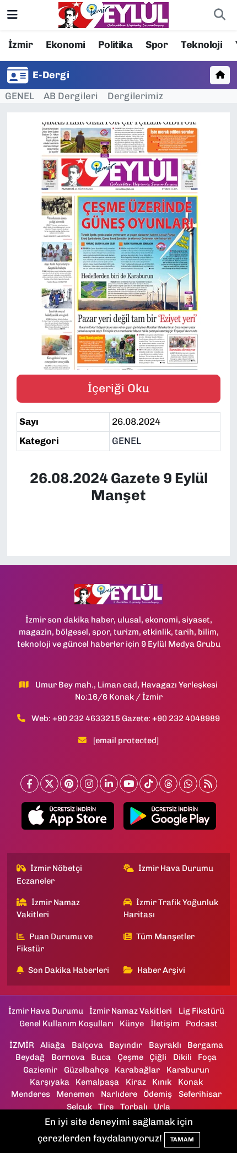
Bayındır (125, 1045)
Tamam (182, 1139)
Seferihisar (200, 1094)
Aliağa (52, 1045)
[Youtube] (129, 784)
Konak (190, 1082)
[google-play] (169, 818)
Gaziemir (40, 1070)
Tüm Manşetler (165, 936)
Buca (101, 1057)
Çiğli (157, 1057)
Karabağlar (137, 1070)
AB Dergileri (71, 95)
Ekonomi (65, 45)
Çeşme (130, 1057)
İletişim (165, 1024)
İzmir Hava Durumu (175, 868)
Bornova (68, 1057)
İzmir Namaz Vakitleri (48, 908)
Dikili (182, 1057)
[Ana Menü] (12, 14)
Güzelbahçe (86, 1070)
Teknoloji (202, 45)
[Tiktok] (148, 784)
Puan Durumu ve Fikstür (55, 943)
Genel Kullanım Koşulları (66, 1024)
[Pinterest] (69, 784)
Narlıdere (119, 1094)
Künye (132, 1024)
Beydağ (30, 1057)
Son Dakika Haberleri (68, 970)
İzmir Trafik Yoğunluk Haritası (171, 908)
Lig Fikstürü (201, 1011)
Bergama (205, 1045)
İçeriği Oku (118, 388)
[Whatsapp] (188, 784)
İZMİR (21, 1045)
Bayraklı (165, 1045)
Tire (106, 1107)
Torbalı (134, 1107)
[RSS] (208, 784)
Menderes (30, 1094)
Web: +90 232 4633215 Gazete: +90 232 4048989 (125, 718)
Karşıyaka (49, 1082)
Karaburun (187, 1070)
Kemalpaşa (97, 1082)
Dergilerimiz (135, 95)
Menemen (75, 1094)
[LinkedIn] (109, 784)
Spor (157, 45)
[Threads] (168, 784)
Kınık (161, 1082)
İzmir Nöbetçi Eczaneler (50, 874)
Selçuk (79, 1107)
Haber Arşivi (161, 970)
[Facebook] (29, 784)
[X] (49, 784)
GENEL (19, 95)
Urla (162, 1107)
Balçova (87, 1045)
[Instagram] (89, 784)
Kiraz (136, 1082)
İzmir (20, 45)
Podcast (202, 1024)
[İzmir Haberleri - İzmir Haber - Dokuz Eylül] (113, 14)
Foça (207, 1057)
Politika (115, 45)
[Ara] (219, 15)
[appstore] (67, 818)
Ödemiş (157, 1094)
